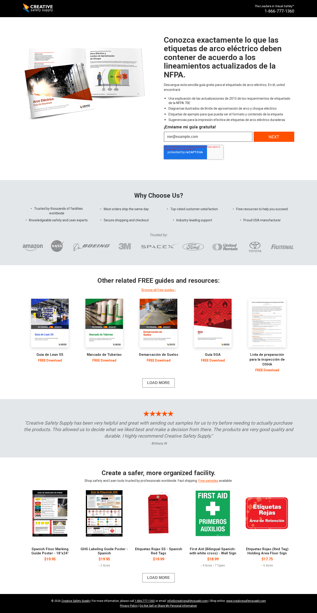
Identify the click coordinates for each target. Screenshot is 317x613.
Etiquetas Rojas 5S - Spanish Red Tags (158, 551)
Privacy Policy (129, 605)
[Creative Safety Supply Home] (38, 8)
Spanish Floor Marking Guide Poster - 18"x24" (50, 551)
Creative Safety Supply (75, 601)
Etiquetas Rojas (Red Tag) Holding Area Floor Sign (267, 551)
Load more (158, 383)
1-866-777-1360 (145, 601)
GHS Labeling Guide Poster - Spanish (104, 551)
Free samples (208, 481)
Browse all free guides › (159, 290)
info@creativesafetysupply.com (187, 601)
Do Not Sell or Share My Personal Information (168, 605)
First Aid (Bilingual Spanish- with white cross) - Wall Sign (213, 551)
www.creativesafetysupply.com (246, 601)
